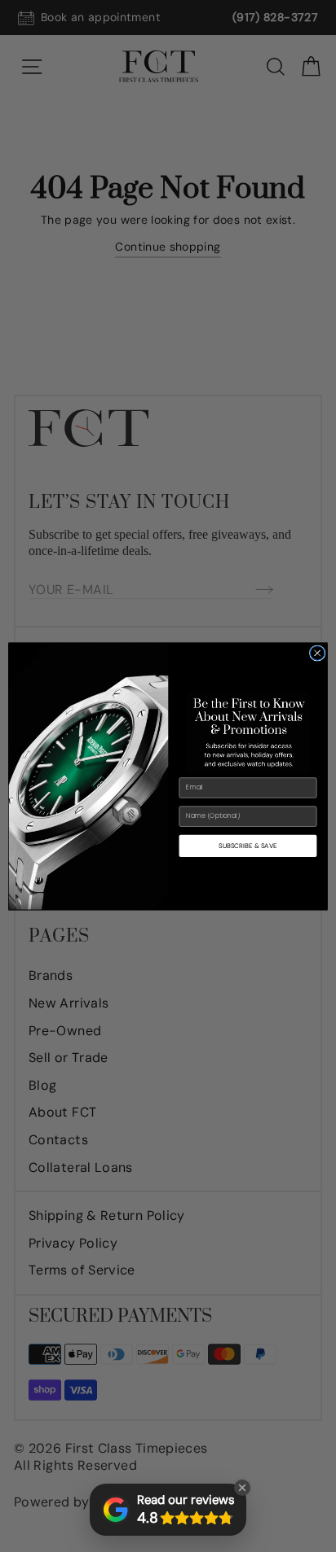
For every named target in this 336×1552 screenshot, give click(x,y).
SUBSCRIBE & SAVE (247, 845)
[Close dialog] (317, 652)
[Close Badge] (242, 1488)
